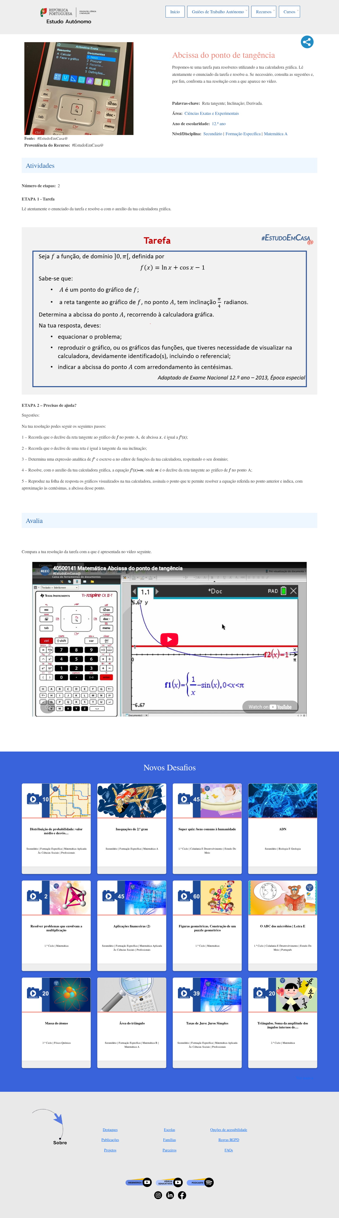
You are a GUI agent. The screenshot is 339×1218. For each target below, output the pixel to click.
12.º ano (219, 123)
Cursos (289, 11)
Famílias (169, 1139)
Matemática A (276, 133)
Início (175, 11)
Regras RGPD (228, 1139)
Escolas (169, 1129)
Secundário (212, 133)
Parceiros (169, 1149)
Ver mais (303, 1077)
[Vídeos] (169, 1181)
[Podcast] (200, 1181)
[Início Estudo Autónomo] (68, 11)
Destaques (110, 1129)
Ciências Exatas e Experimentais (212, 113)
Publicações (110, 1139)
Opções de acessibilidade (228, 1129)
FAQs (229, 1149)
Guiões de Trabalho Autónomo (218, 11)
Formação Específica (243, 133)
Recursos (263, 11)
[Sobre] (51, 1127)
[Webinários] (139, 1181)
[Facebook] (182, 1194)
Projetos (110, 1149)
